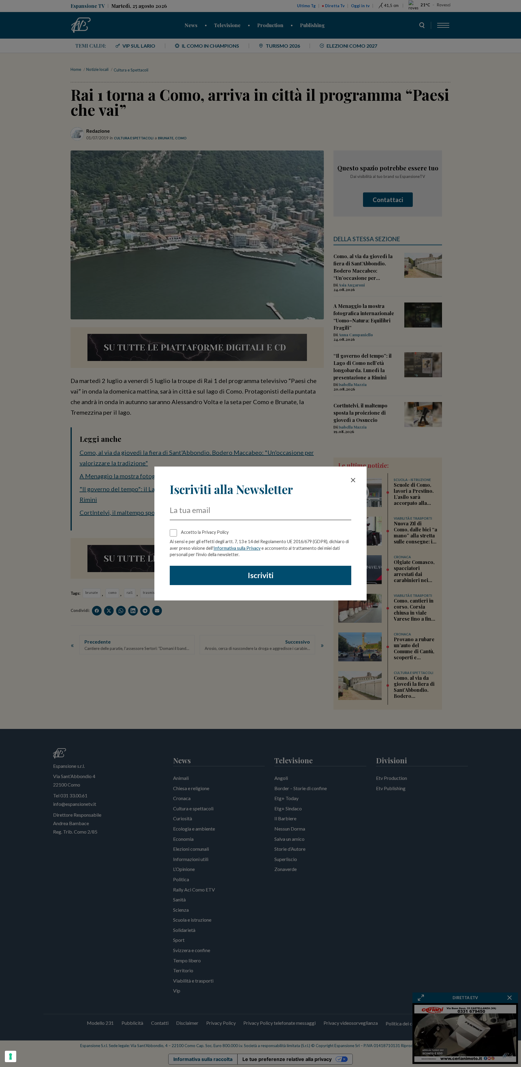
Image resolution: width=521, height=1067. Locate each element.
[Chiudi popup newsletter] (353, 480)
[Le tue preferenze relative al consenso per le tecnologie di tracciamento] (10, 1056)
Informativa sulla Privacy (236, 548)
